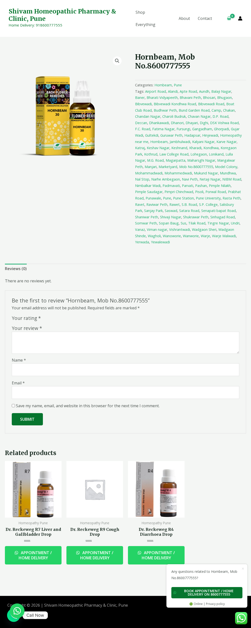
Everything (145, 24)
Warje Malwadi (224, 236)
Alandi (173, 91)
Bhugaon (224, 97)
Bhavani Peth (190, 97)
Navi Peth (190, 179)
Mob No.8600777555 (196, 166)
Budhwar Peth (165, 110)
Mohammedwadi (178, 173)
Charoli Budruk (174, 116)
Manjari (151, 166)
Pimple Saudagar (149, 191)
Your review (27, 328)
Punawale (153, 198)
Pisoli (199, 191)
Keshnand (179, 147)
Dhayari (192, 122)
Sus (183, 223)
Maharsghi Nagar (201, 160)
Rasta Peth (231, 198)
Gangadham (202, 129)
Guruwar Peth (171, 135)
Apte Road (188, 91)
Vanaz (140, 229)
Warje (205, 236)
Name (19, 360)
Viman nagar (157, 229)
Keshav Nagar (158, 147)
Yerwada (142, 242)
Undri (235, 223)
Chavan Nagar (199, 116)
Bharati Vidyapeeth (162, 97)
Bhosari (209, 97)
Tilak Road (196, 223)
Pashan (201, 185)
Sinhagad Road (222, 217)
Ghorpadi (221, 129)
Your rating (26, 318)
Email (18, 383)
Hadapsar (192, 135)
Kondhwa (211, 147)
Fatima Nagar (163, 129)
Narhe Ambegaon (165, 179)
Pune (178, 85)
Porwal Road (215, 191)
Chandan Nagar (147, 116)
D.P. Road (220, 116)
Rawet (174, 204)
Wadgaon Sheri (204, 229)
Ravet (139, 204)
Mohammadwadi (149, 173)
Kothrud (150, 154)
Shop (140, 12)
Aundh (204, 91)
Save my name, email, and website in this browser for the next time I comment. (88, 405)
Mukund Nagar (206, 173)
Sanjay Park (153, 210)
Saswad (171, 210)
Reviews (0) (16, 268)
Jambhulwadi (180, 141)
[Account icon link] (240, 18)
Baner (140, 97)
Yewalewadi (160, 242)
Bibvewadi (143, 104)
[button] (17, 610)
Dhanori (177, 122)
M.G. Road (155, 160)
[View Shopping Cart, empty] (227, 18)
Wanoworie (172, 236)
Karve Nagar (226, 141)
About (184, 18)
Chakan (229, 110)
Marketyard (168, 166)
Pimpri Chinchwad (178, 191)
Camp (216, 110)
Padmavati (171, 185)
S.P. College (208, 204)
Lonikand (216, 154)
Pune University (208, 198)
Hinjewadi (210, 135)
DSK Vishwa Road (224, 122)
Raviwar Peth (156, 204)
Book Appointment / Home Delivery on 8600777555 (209, 593)
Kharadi (195, 147)
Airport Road (155, 91)
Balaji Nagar (221, 91)
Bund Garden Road (194, 110)
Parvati (187, 185)
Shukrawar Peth (195, 217)
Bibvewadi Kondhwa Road (175, 104)
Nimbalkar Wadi (148, 185)
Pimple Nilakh (220, 185)
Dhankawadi (159, 122)
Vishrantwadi (179, 229)
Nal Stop (142, 179)
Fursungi (183, 129)
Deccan (141, 122)
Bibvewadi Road (211, 104)
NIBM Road (231, 179)
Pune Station (183, 198)
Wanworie (191, 236)
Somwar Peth (146, 223)
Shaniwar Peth (146, 217)
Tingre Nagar (218, 223)
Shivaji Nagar (170, 217)
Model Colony (226, 166)
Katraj (140, 147)
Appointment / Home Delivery (35, 555)
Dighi (204, 122)
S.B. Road (189, 204)
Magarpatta (175, 160)
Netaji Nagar (210, 179)
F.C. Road (142, 129)
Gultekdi (151, 135)
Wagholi (154, 236)
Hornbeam (163, 85)
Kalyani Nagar (203, 141)
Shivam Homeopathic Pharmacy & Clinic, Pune (62, 15)
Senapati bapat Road (218, 210)
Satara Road (189, 210)
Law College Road (173, 154)
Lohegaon (198, 154)
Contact (205, 18)
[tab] (16, 269)
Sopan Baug (169, 223)
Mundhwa (228, 173)
